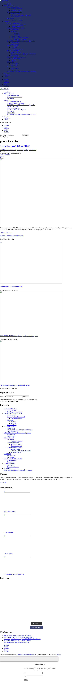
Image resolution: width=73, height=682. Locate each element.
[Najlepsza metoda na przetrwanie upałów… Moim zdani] (61, 602)
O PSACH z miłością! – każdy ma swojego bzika (21, 41)
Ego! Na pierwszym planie (18, 25)
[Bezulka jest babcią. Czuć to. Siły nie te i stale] (36, 602)
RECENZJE (10, 62)
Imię (25, 673)
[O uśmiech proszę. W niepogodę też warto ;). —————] (36, 612)
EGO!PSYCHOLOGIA (14, 23)
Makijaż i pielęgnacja (17, 49)
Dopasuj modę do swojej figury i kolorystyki (23, 54)
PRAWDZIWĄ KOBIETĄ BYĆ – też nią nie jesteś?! (19, 637)
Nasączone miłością (16, 10)
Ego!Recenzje (15, 63)
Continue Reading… (6, 232)
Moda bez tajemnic (16, 52)
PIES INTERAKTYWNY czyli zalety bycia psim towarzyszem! (19, 336)
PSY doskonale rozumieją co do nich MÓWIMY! (15, 385)
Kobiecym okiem (15, 58)
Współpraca (7, 75)
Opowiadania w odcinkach (14, 12)
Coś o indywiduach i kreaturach (20, 37)
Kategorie (6, 21)
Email (25, 676)
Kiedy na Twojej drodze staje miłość (21, 15)
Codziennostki (15, 29)
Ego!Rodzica (14, 65)
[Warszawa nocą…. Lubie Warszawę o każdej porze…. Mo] (12, 601)
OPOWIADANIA (9, 5)
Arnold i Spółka (15, 13)
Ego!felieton (10, 18)
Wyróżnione (7, 468)
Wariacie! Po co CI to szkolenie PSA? (11, 286)
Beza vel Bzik (15, 44)
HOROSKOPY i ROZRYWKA (16, 28)
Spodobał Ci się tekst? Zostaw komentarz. (12, 235)
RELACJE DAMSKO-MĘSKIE (16, 57)
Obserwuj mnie (36, 627)
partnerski (17, 34)
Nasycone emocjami (16, 8)
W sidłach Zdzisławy (17, 20)
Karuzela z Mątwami (20, 39)
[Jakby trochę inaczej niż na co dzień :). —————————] (12, 585)
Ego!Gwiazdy (15, 70)
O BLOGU (7, 73)
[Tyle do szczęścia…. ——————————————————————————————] (36, 585)
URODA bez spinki (12, 46)
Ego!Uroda (14, 47)
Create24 (58, 654)
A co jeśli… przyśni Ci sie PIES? (15, 146)
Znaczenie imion (15, 36)
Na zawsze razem (16, 16)
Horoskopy (14, 31)
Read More (3, 482)
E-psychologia (15, 68)
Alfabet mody (14, 55)
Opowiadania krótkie (13, 7)
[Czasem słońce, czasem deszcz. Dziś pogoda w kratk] (12, 614)
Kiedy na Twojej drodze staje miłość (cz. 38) (16, 642)
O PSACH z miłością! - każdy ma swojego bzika (14, 150)
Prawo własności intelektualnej (26, 654)
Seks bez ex (14, 60)
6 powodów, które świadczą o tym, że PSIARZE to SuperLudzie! (22, 639)
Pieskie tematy (15, 42)
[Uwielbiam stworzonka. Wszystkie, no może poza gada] (61, 614)
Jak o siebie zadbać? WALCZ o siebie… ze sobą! (17, 640)
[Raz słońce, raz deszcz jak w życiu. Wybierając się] (61, 589)
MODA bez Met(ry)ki (13, 50)
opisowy (16, 33)
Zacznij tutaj (7, 4)
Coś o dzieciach (15, 26)
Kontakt (6, 76)
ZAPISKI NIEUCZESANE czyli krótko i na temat (21, 71)
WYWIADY (11, 66)
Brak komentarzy (5, 154)
